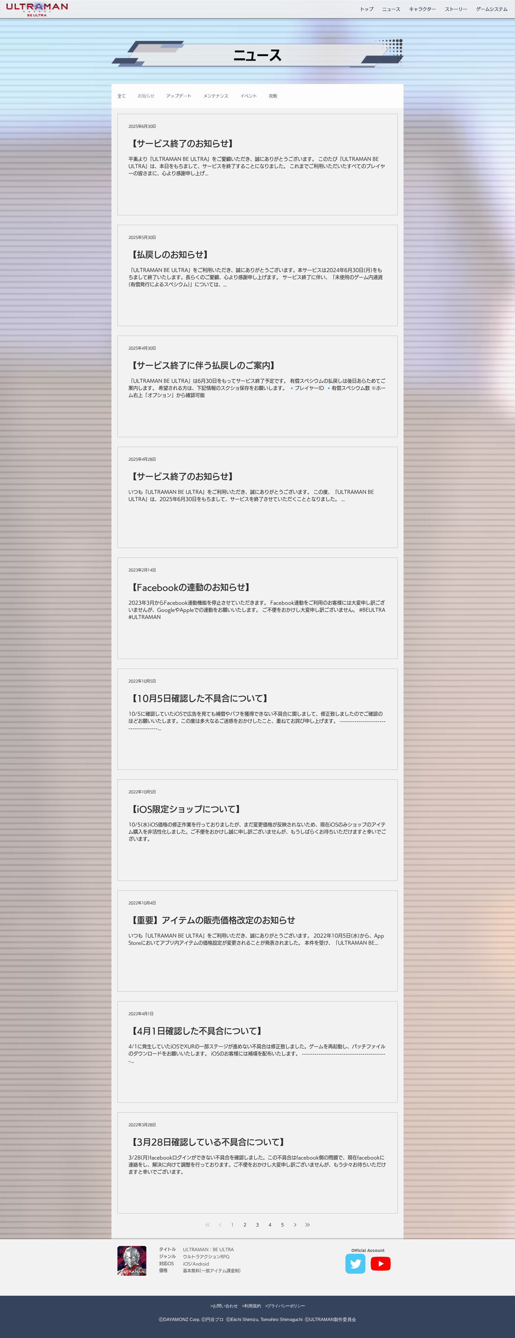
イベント (248, 96)
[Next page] (295, 1224)
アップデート (178, 96)
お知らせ (146, 96)
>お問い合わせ (224, 1305)
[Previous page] (220, 1224)
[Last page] (307, 1224)
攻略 (273, 96)
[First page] (207, 1224)
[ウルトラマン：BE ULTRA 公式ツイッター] (355, 1264)
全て (121, 96)
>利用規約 (251, 1305)
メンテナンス (215, 96)
